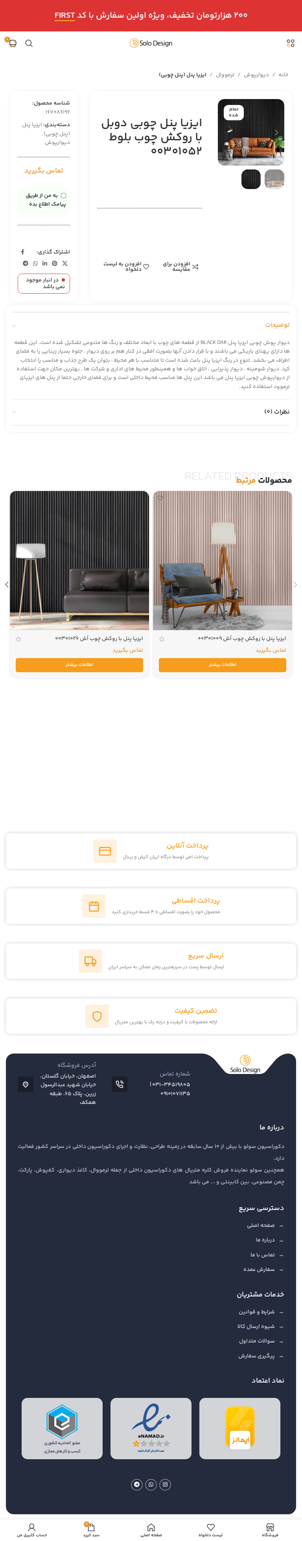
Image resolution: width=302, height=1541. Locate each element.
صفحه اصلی (261, 1225)
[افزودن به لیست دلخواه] (160, 498)
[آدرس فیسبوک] (22, 252)
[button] (276, 132)
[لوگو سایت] (151, 43)
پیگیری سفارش (256, 1356)
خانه (283, 75)
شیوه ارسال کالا (256, 1326)
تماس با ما (262, 1255)
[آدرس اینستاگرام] (165, 1485)
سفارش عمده (259, 1269)
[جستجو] (29, 43)
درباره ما (265, 1240)
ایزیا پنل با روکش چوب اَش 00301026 (99, 638)
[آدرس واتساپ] (35, 264)
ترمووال (225, 75)
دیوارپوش (256, 75)
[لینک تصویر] (240, 1429)
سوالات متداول (257, 1341)
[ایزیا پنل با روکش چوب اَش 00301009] (222, 560)
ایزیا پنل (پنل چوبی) (182, 75)
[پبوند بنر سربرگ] (151, 15)
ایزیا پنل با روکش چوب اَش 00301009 (242, 638)
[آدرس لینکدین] (45, 264)
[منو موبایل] (290, 43)
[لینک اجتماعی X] (65, 264)
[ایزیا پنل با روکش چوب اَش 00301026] (79, 560)
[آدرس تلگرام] (25, 264)
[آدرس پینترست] (55, 264)
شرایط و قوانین (257, 1312)
